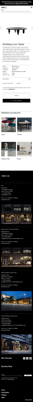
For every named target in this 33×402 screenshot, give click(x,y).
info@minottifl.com (6, 282)
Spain (13, 73)
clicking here (11, 89)
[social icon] (24, 359)
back (3, 9)
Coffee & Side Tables (14, 11)
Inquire (16, 95)
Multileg (14, 69)
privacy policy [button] (11, 379)
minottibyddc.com (18, 238)
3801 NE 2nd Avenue (7, 276)
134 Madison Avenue (7, 189)
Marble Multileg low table (19, 71)
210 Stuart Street (6, 320)
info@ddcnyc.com (6, 194)
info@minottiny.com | (7, 238)
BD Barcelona (15, 66)
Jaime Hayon (15, 68)
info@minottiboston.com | (8, 325)
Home (2, 11)
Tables (6, 11)
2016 (13, 75)
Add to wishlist (17, 100)
